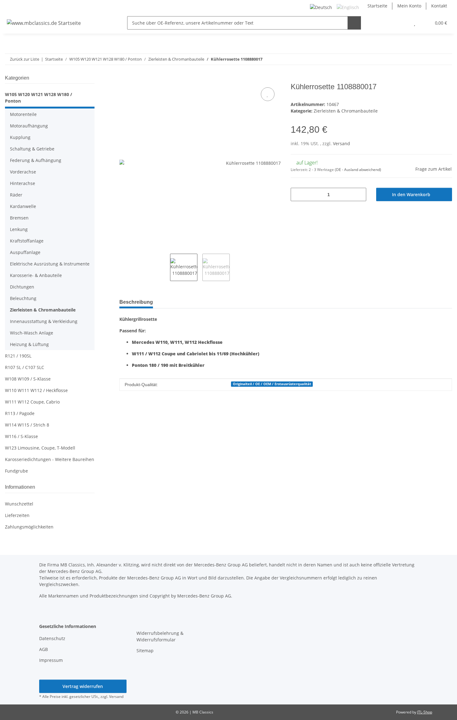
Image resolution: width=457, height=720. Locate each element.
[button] (402, 23)
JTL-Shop (424, 712)
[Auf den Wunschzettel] (268, 94)
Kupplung (20, 137)
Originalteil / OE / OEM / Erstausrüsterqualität (272, 384)
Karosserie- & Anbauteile (36, 275)
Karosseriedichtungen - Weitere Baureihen (49, 459)
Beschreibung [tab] (136, 302)
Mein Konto (409, 6)
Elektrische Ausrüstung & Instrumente (50, 264)
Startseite (377, 6)
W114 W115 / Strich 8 (27, 425)
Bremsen (19, 218)
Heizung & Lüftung (29, 344)
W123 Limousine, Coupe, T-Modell (40, 448)
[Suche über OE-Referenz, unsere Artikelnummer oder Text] (354, 23)
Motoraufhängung (29, 126)
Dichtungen (22, 287)
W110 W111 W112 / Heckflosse (36, 390)
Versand (341, 143)
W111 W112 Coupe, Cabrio (32, 402)
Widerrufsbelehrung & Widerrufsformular (159, 636)
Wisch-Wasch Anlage (31, 333)
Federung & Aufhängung (35, 160)
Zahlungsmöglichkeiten (29, 527)
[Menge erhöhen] (359, 194)
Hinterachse (22, 183)
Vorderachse (23, 172)
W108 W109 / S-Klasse (28, 379)
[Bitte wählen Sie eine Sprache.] (322, 7)
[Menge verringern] (297, 194)
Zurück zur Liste (24, 59)
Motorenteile (23, 114)
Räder (16, 195)
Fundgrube (16, 471)
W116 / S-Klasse (21, 436)
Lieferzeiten (17, 515)
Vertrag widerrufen (82, 686)
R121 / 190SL (18, 356)
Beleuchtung (23, 298)
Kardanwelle (23, 206)
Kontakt (439, 6)
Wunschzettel (19, 504)
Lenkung (19, 229)
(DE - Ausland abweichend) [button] (358, 169)
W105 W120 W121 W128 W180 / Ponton (38, 97)
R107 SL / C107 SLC (24, 367)
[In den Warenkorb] (124, 79)
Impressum (51, 660)
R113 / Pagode (20, 413)
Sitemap (145, 650)
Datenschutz (52, 638)
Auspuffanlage (25, 252)
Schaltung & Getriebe (32, 149)
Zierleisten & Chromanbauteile (346, 111)
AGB (43, 649)
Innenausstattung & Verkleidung (43, 321)
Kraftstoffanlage (27, 241)
